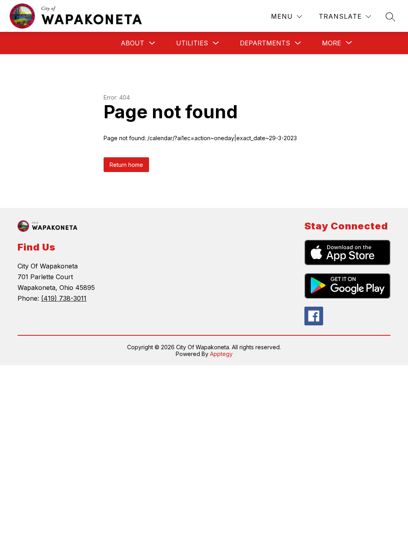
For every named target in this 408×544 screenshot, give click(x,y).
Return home (126, 164)
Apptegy (221, 353)
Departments (265, 43)
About (132, 43)
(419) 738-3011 (63, 298)
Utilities (192, 43)
